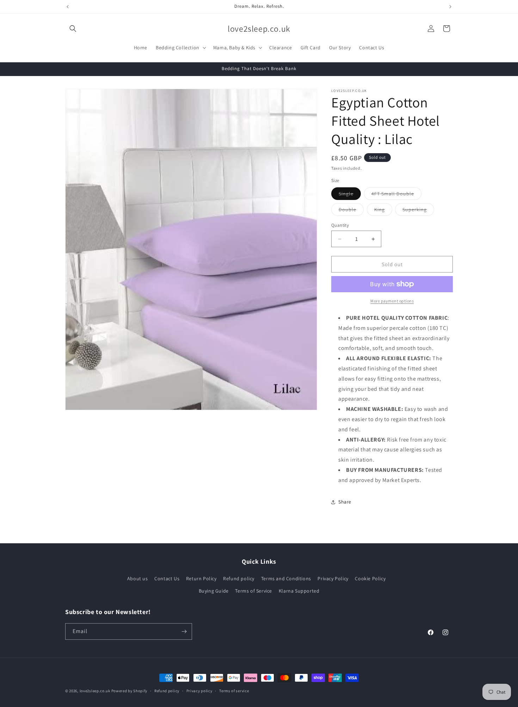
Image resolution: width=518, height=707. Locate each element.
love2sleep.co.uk (95, 690)
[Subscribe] (184, 631)
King (383, 211)
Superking (418, 211)
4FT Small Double (396, 195)
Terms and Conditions (286, 578)
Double (351, 211)
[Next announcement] (450, 6)
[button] (73, 28)
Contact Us (166, 578)
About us (137, 578)
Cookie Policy (370, 578)
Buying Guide (214, 591)
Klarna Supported (299, 591)
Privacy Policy (332, 578)
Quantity (340, 225)
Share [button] (344, 502)
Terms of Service (253, 591)
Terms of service (234, 690)
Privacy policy (199, 690)
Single (350, 195)
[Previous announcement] (67, 6)
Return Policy (201, 578)
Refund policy (238, 578)
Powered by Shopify (129, 690)
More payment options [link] (392, 301)
